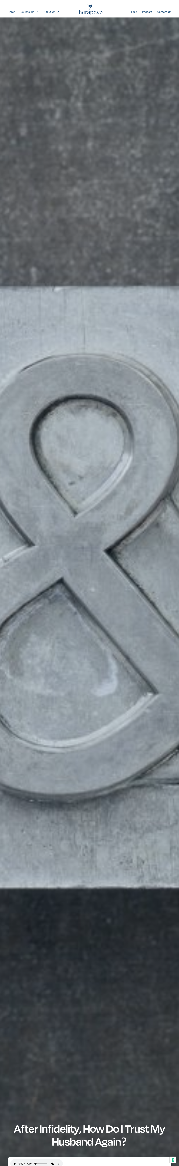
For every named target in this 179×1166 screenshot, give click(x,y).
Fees (134, 12)
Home (11, 12)
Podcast (147, 12)
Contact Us (164, 12)
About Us (49, 12)
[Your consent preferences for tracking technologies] (173, 1160)
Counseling (27, 12)
